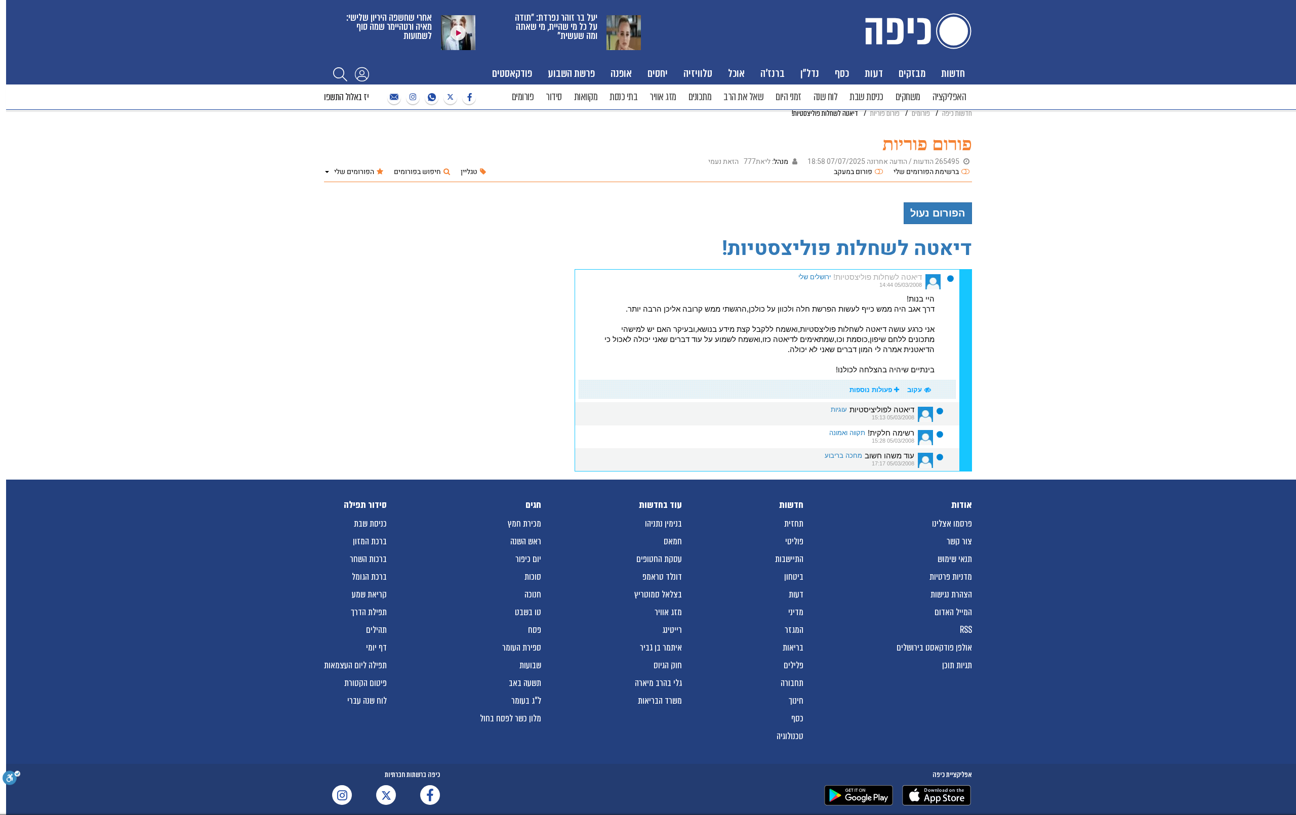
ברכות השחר (368, 559)
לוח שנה (826, 97)
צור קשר (959, 541)
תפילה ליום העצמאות (355, 665)
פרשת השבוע (571, 73)
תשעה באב (525, 683)
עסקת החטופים (659, 559)
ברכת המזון (370, 541)
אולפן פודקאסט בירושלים (934, 647)
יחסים (657, 73)
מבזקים (912, 73)
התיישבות (789, 559)
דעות (874, 73)
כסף (842, 73)
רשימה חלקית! (891, 433)
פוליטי (794, 541)
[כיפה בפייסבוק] (468, 97)
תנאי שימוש (955, 559)
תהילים (376, 629)
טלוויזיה (697, 73)
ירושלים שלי (814, 277)
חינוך (796, 700)
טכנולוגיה (790, 736)
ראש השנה (525, 541)
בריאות (793, 647)
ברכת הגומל (369, 576)
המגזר (794, 629)
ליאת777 (757, 161)
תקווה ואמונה (847, 433)
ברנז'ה (772, 73)
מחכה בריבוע (843, 455)
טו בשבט (528, 612)
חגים (533, 504)
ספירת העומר (521, 647)
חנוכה (532, 594)
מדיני (795, 612)
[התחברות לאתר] (362, 73)
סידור (554, 97)
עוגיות (839, 409)
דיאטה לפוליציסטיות (881, 410)
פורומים (523, 97)
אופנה (621, 73)
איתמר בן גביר (661, 647)
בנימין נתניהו (663, 523)
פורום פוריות (927, 144)
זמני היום (788, 97)
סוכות (532, 576)
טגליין (469, 171)
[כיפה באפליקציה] (858, 795)
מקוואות (586, 97)
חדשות (953, 73)
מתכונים (700, 97)
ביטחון (793, 576)
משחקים (908, 97)
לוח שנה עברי (367, 700)
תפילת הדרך (369, 612)
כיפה (916, 31)
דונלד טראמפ (662, 576)
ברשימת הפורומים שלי (926, 172)
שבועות (530, 665)
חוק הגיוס (668, 665)
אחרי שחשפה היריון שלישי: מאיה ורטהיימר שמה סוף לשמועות (389, 26)
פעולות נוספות (871, 390)
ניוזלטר (393, 97)
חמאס (673, 541)
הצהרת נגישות (951, 594)
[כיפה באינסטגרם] (411, 97)
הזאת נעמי (723, 161)
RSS (966, 629)
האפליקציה (949, 97)
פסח (534, 629)
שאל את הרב (743, 97)
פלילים (793, 665)
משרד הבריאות (660, 700)
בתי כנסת (623, 97)
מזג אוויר (663, 97)
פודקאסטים (512, 73)
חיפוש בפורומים (417, 171)
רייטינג (672, 629)
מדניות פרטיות (950, 576)
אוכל (736, 73)
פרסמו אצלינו (952, 523)
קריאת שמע (369, 594)
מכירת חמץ (524, 523)
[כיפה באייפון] (936, 795)
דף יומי (376, 647)
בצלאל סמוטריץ (658, 594)
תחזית (793, 523)
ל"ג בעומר (526, 700)
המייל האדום (953, 612)
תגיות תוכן (957, 665)
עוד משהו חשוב (889, 456)
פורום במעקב (853, 172)
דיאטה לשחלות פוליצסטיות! (877, 277)
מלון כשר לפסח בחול (510, 718)
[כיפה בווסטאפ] (430, 97)
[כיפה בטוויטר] (449, 97)
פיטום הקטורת (365, 683)
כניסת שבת (866, 97)
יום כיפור (528, 559)
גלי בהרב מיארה (658, 683)
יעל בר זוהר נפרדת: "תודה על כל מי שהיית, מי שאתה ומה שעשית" (556, 26)
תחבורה (792, 683)
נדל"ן (809, 73)
